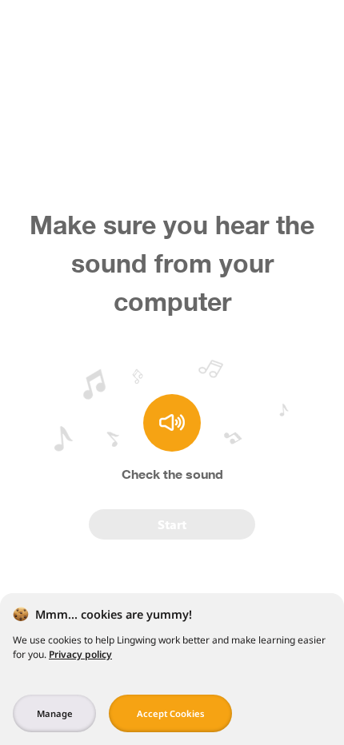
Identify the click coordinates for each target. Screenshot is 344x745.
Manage (55, 713)
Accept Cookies (171, 713)
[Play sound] (172, 423)
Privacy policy (80, 654)
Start (172, 524)
